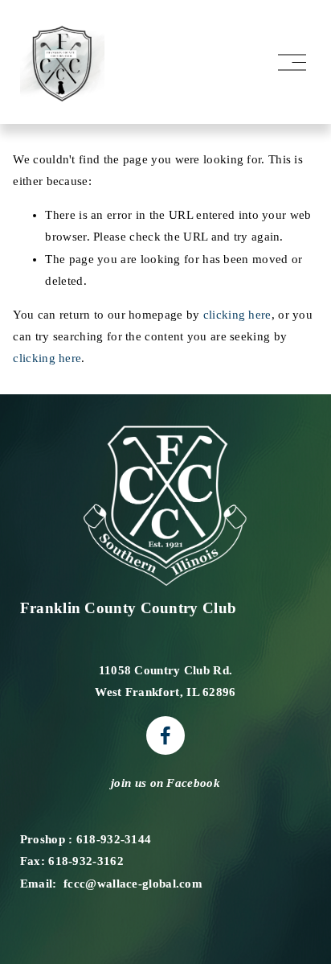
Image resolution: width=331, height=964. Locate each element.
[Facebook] (165, 735)
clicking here (237, 314)
